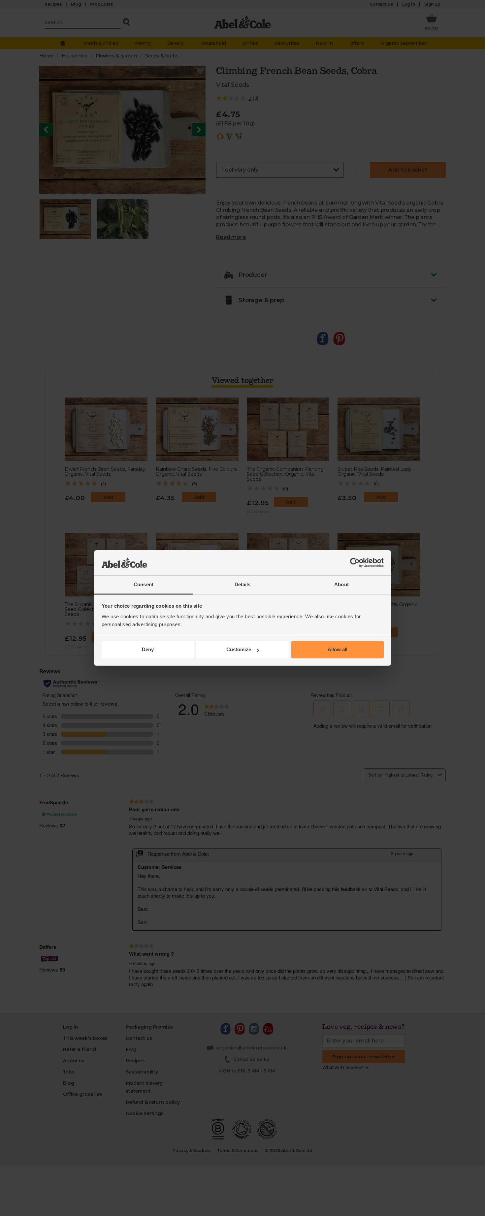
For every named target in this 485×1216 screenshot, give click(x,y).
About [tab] (341, 584)
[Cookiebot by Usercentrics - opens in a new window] (355, 563)
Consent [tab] (143, 584)
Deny (148, 650)
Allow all (337, 650)
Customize (238, 650)
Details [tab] (243, 584)
